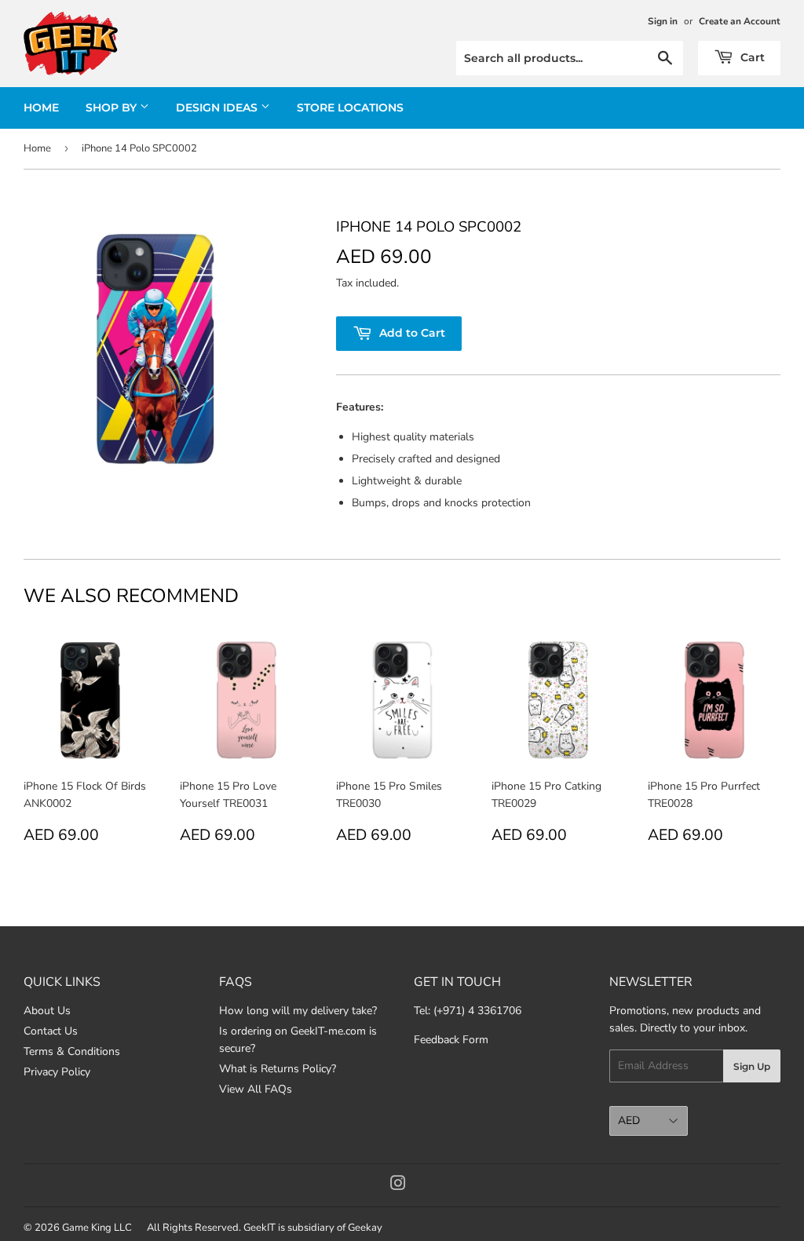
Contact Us (51, 1031)
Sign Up (751, 1066)
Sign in (663, 21)
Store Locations (350, 107)
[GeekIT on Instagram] (398, 1185)
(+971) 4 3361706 (477, 1010)
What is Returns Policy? (277, 1068)
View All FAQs (255, 1089)
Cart (751, 57)
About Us (47, 1010)
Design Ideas (218, 107)
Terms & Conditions (72, 1051)
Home (41, 107)
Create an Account (739, 21)
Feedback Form (451, 1039)
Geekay (365, 1228)
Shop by (113, 107)
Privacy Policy (57, 1071)
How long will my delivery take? (298, 1010)
